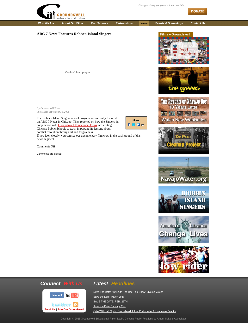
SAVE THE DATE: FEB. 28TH (110, 301)
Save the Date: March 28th (108, 296)
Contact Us (198, 23)
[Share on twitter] (133, 125)
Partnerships (124, 23)
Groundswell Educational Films (77, 125)
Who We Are (46, 23)
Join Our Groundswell (71, 309)
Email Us (50, 309)
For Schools (99, 23)
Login (120, 318)
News (144, 23)
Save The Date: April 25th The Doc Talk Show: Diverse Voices (128, 291)
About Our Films (73, 23)
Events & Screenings (169, 23)
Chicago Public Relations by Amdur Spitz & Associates (156, 318)
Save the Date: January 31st (109, 306)
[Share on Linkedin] (138, 125)
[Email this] (142, 125)
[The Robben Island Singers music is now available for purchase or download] (183, 212)
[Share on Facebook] (129, 125)
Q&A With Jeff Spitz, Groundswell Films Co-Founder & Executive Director (134, 311)
